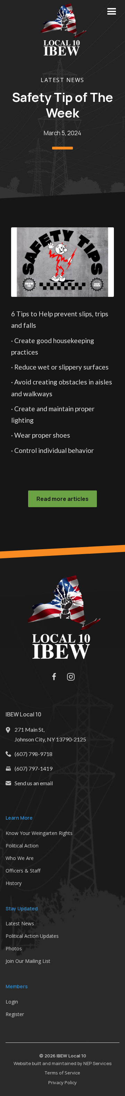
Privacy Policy (62, 1082)
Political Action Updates (32, 936)
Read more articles (62, 499)
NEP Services (97, 1063)
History (14, 883)
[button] (112, 12)
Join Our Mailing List (28, 961)
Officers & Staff (23, 870)
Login (12, 1001)
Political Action (22, 845)
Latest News (62, 80)
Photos (14, 948)
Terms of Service (62, 1073)
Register (15, 1014)
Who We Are (20, 858)
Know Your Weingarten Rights (39, 833)
